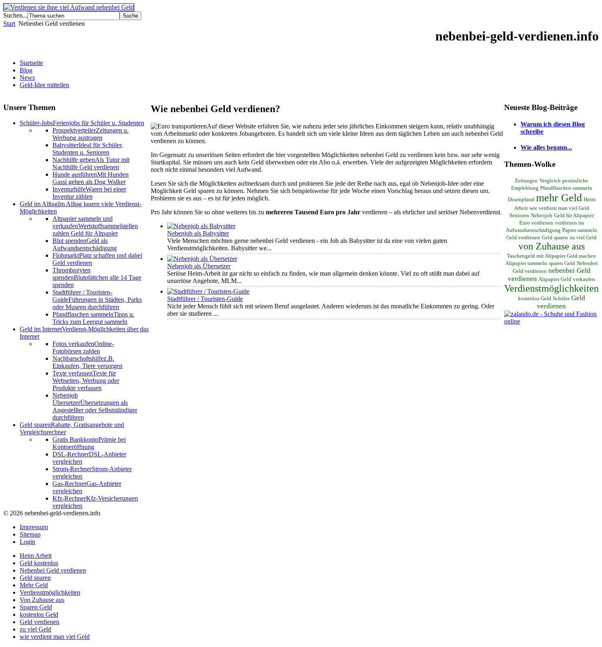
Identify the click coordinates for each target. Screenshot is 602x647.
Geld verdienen (561, 302)
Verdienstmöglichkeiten (551, 288)
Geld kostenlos (39, 562)
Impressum (34, 526)
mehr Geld (559, 197)
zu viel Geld (583, 237)
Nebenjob (541, 215)
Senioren (519, 215)
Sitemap (30, 534)
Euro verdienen (536, 223)
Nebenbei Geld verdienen (53, 570)
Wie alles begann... (546, 147)
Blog (26, 70)
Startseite (31, 62)
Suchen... (15, 15)
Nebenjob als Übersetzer (199, 266)
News (27, 77)
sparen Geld (562, 263)
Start (9, 23)
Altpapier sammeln (526, 263)
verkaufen (584, 279)
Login (27, 541)
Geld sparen (555, 237)
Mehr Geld (34, 585)
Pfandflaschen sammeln (566, 188)
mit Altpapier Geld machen (566, 256)
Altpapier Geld (555, 279)
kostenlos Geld (534, 298)
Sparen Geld (36, 607)
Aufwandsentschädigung (533, 230)
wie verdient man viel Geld (559, 208)
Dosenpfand (521, 199)
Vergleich (550, 181)
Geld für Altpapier (574, 215)
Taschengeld (521, 256)
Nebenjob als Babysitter (198, 233)
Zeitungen (526, 181)
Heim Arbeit (36, 555)
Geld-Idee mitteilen (44, 84)
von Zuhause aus (551, 246)
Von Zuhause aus (42, 599)
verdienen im (569, 223)
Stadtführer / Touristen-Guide (205, 298)
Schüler (561, 298)
